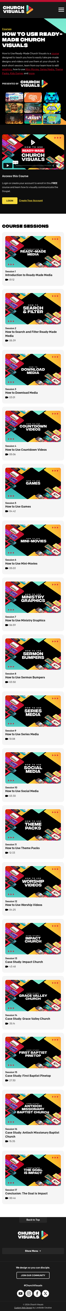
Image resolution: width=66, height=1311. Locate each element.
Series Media (47, 69)
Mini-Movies (32, 69)
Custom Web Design (23, 1308)
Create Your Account (31, 200)
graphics (7, 69)
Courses (7, 29)
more (31, 73)
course (55, 53)
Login (9, 200)
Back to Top (33, 1219)
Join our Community (33, 1275)
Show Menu (31, 1250)
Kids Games (16, 73)
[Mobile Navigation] (60, 9)
